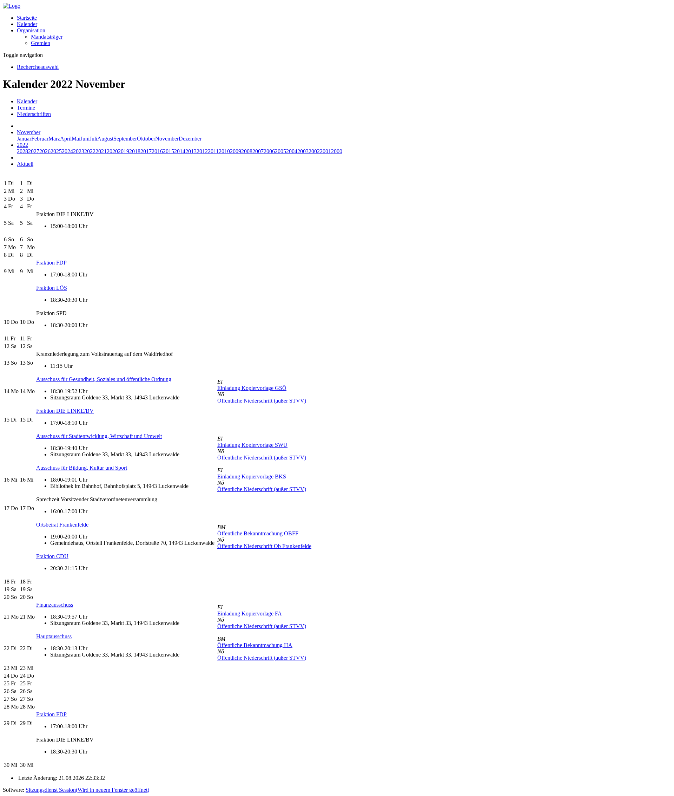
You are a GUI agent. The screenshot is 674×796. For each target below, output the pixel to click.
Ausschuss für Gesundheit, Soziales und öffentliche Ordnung (103, 379)
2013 (191, 151)
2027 (33, 151)
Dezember (190, 139)
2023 (78, 151)
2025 (56, 151)
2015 (168, 151)
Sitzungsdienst (87, 790)
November (167, 139)
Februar (39, 139)
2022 (89, 151)
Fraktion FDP (51, 263)
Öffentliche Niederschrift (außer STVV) (261, 401)
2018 (134, 151)
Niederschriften (34, 114)
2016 (157, 151)
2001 (325, 151)
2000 (336, 151)
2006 (269, 151)
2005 (280, 151)
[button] (31, 30)
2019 (123, 151)
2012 (202, 151)
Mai (76, 139)
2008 (246, 151)
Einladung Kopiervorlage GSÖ (251, 388)
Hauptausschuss (54, 636)
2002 (314, 151)
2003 (303, 151)
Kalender (27, 24)
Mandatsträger (46, 37)
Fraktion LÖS (51, 288)
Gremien (40, 43)
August (105, 139)
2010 (224, 151)
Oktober (146, 139)
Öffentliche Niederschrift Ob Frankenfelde (264, 546)
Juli (93, 139)
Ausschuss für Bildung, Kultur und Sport (81, 468)
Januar (24, 139)
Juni (85, 139)
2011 (213, 151)
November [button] (28, 132)
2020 (112, 151)
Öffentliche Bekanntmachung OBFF (257, 533)
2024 (67, 151)
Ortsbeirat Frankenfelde (62, 525)
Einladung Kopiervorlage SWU (252, 445)
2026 (45, 151)
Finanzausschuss (54, 605)
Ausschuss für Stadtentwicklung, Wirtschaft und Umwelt (99, 436)
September (125, 139)
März (54, 139)
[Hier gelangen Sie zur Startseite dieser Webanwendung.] (11, 6)
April (66, 139)
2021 (101, 151)
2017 (146, 151)
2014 (179, 151)
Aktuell (25, 164)
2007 (258, 151)
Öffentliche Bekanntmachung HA (254, 645)
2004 (291, 151)
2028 (22, 151)
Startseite (27, 18)
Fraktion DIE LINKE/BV (65, 411)
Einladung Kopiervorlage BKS (251, 476)
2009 (235, 151)
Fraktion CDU (52, 556)
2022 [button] (22, 145)
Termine (26, 108)
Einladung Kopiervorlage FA (249, 613)
